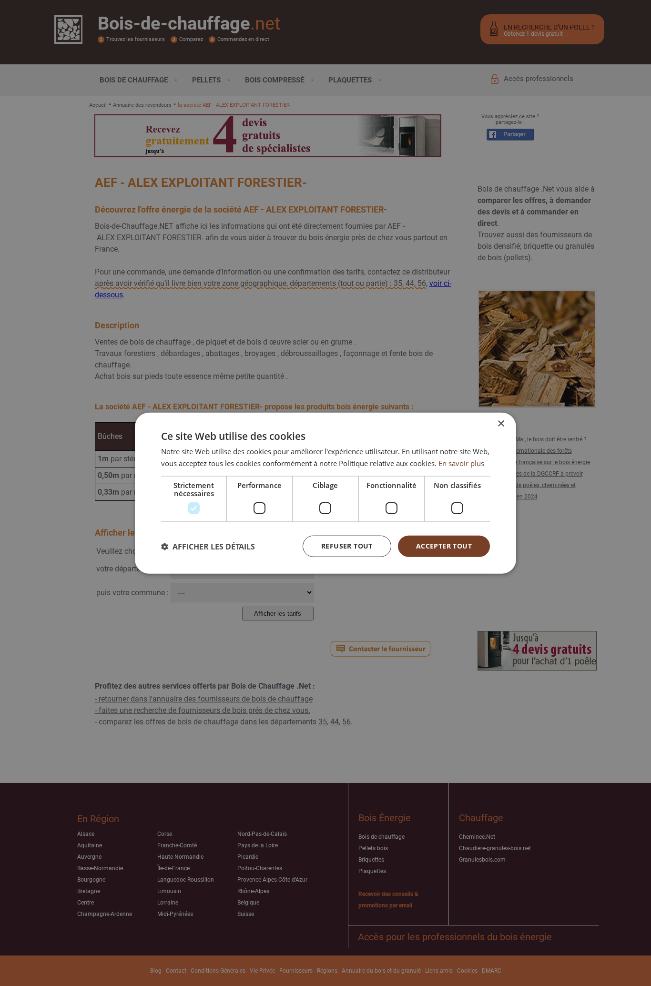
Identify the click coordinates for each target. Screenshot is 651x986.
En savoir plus (461, 463)
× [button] (500, 423)
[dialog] (325, 493)
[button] (208, 546)
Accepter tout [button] (444, 545)
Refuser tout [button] (347, 545)
